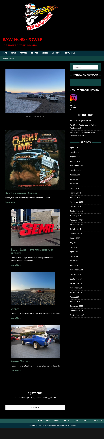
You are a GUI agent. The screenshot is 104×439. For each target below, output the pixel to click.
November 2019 (76, 165)
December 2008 (76, 310)
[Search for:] (86, 67)
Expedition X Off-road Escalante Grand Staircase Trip (83, 134)
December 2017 (76, 220)
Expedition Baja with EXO (80, 120)
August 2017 (75, 238)
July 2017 (73, 242)
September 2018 (76, 211)
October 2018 (75, 206)
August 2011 (74, 297)
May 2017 (73, 247)
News (13, 53)
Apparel (23, 53)
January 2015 (75, 265)
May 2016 (74, 256)
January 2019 (75, 197)
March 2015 (74, 260)
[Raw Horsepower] (40, 32)
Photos (34, 53)
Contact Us (70, 53)
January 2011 (75, 301)
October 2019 (75, 170)
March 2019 (74, 188)
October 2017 (75, 229)
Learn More (10, 202)
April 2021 (74, 147)
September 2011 (76, 292)
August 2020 (75, 156)
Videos (45, 53)
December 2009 (76, 306)
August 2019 (75, 175)
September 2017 (76, 233)
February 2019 (75, 193)
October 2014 (75, 274)
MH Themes (72, 425)
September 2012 (76, 283)
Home (4, 53)
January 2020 (75, 161)
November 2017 (76, 224)
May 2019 (74, 183)
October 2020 (76, 152)
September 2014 (76, 279)
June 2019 (74, 179)
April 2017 (74, 251)
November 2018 (76, 202)
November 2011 (76, 288)
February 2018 (75, 215)
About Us (56, 53)
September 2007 (77, 315)
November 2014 (76, 270)
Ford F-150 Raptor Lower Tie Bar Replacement (83, 127)
